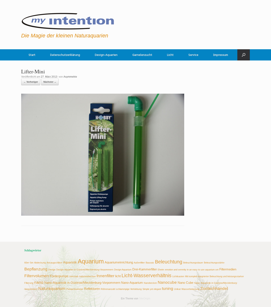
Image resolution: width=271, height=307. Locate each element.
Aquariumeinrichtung (119, 262)
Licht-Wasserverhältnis (146, 275)
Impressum (220, 55)
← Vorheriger (31, 82)
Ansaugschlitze (54, 262)
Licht (170, 55)
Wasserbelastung (190, 289)
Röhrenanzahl (108, 289)
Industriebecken (87, 276)
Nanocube (167, 282)
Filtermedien (227, 269)
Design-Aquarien (106, 55)
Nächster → (49, 82)
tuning (167, 288)
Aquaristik (70, 262)
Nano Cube (185, 282)
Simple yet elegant (151, 289)
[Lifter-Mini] (102, 214)
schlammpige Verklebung (129, 289)
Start (32, 55)
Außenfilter (139, 262)
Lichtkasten (178, 276)
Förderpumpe (59, 276)
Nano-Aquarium (132, 282)
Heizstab (73, 276)
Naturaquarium (51, 288)
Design (51, 269)
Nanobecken (150, 283)
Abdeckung (40, 262)
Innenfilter (105, 275)
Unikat (177, 289)
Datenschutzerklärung (65, 55)
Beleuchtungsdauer (193, 262)
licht (118, 276)
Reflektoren (92, 289)
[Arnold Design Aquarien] (68, 20)
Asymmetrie (70, 76)
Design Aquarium (122, 269)
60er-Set (28, 262)
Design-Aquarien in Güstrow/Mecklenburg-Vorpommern (84, 269)
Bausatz (150, 262)
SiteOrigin (144, 298)
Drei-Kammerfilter (144, 269)
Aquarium (91, 261)
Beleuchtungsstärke (214, 262)
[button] (243, 54)
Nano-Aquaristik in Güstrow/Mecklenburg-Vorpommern (82, 282)
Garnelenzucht (142, 55)
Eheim (161, 269)
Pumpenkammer (74, 289)
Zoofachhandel (214, 288)
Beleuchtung (168, 262)
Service (193, 55)
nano (38, 282)
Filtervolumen (36, 275)
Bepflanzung (35, 269)
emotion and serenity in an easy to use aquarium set (191, 269)
